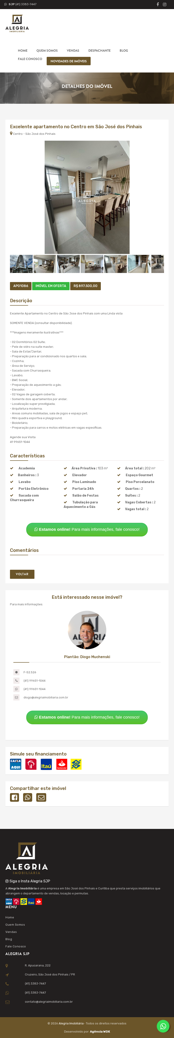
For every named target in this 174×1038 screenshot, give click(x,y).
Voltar (22, 574)
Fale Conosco (30, 59)
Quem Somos (47, 50)
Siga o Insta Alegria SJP (29, 881)
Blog (124, 50)
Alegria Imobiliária (71, 1023)
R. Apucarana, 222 (38, 965)
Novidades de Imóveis (69, 61)
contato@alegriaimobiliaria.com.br (49, 1001)
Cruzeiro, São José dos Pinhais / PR (50, 974)
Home (22, 50)
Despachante (99, 50)
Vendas (73, 50)
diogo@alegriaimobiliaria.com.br (46, 697)
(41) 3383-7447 (22, 4)
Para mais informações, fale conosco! (89, 529)
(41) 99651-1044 (35, 680)
